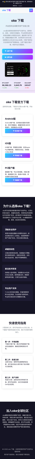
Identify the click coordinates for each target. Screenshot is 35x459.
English (20, 5)
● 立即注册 (8, 57)
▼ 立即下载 (8, 51)
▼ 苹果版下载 (17, 155)
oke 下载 (6, 10)
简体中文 (15, 5)
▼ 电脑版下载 (17, 180)
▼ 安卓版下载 (17, 131)
